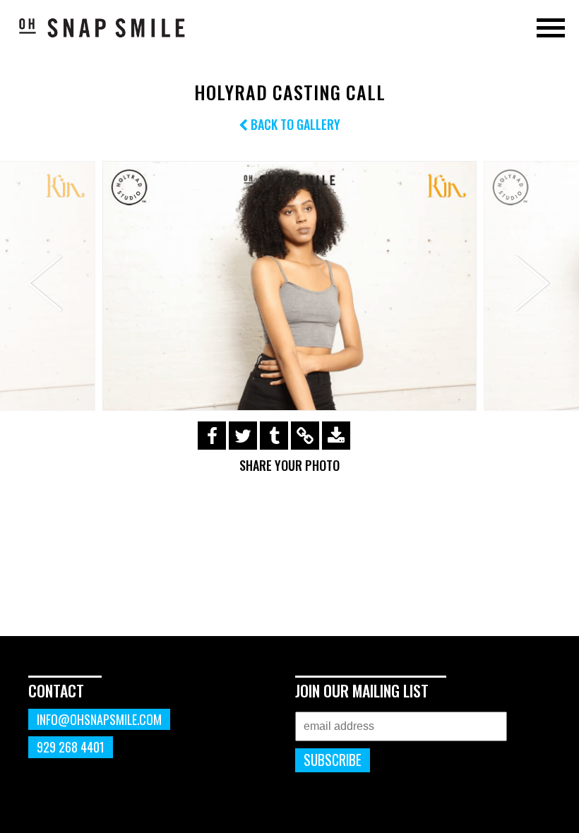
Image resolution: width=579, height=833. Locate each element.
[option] (289, 286)
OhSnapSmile (102, 27)
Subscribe (333, 760)
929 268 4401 (71, 747)
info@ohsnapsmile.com (99, 719)
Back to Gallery (294, 124)
